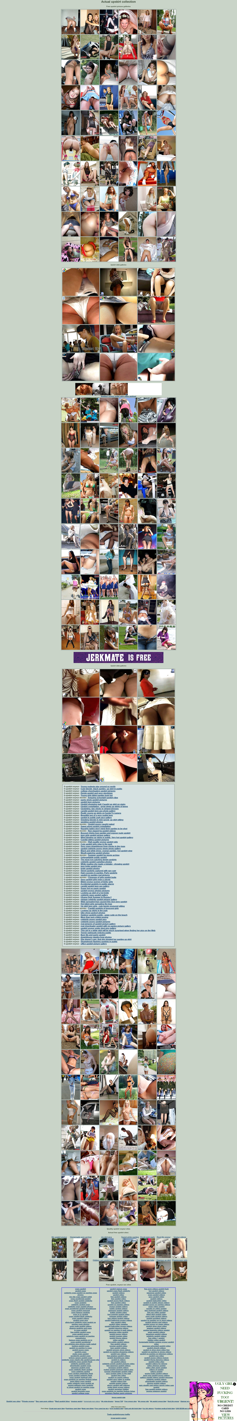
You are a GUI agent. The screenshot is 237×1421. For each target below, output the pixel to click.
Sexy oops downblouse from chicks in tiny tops (103, 846)
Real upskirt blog (62, 1401)
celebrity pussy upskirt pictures (95, 922)
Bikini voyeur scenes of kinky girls (97, 882)
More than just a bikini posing (94, 917)
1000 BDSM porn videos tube (186, 1408)
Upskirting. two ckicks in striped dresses (100, 809)
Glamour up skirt (186, 1401)
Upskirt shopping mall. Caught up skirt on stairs (103, 804)
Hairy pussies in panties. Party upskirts (99, 873)
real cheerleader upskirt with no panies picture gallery (106, 926)
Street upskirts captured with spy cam (98, 871)
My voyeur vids (143, 1401)
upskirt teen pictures (90, 802)
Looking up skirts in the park (94, 911)
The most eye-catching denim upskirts (99, 860)
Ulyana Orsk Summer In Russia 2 (96, 897)
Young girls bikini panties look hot (97, 795)
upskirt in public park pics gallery (96, 818)
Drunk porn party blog (57, 1408)
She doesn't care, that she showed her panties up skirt (106, 939)
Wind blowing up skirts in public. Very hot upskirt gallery (107, 837)
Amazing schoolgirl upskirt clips (103, 798)
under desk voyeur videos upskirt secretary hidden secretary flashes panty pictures (118, 1341)
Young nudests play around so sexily (98, 787)
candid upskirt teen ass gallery (95, 886)
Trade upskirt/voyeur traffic (118, 1414)
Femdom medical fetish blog (165, 1408)
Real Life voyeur (173, 1401)
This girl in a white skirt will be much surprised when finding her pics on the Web (118, 930)
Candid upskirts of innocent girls (103, 908)
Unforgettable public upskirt (94, 857)
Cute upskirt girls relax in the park (96, 844)
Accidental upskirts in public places (97, 884)
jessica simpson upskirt (156, 1340)
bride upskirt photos (90, 868)
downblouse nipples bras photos (96, 937)
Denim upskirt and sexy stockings (97, 793)
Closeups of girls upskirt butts (102, 877)
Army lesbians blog (116, 1408)
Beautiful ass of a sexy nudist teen (97, 815)
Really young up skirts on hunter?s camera (101, 813)
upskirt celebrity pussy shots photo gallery (101, 849)
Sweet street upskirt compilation (96, 826)
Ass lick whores (148, 1408)
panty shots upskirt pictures (94, 800)
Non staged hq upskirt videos (102, 831)
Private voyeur (28, 1401)
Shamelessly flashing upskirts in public (99, 942)
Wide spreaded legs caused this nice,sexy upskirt (104, 902)
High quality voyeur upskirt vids (103, 842)
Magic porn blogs (88, 1408)
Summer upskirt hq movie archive (103, 855)
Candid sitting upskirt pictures (95, 840)
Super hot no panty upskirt (93, 888)
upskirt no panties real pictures (95, 875)
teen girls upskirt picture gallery (95, 835)
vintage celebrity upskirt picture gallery (99, 899)
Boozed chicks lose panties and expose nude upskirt (105, 833)
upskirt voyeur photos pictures (95, 891)
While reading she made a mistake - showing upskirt (105, 864)
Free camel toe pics (102, 1408)
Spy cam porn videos (45, 1401)
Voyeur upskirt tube (118, 1397)
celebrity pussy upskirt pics (94, 919)
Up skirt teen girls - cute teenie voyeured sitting (103, 906)
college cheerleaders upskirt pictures (98, 791)
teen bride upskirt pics (91, 866)
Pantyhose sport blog (73, 1408)
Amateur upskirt (76, 1401)
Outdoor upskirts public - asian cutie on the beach (104, 915)
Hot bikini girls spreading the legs (96, 904)
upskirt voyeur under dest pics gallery (98, 928)
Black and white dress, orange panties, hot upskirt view (106, 851)
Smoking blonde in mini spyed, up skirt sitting (102, 820)
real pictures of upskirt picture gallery (98, 924)
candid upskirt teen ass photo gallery (98, 811)
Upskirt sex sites (13, 1401)
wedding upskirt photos (92, 822)
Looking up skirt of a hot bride (95, 893)
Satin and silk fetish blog (132, 1408)
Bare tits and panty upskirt (93, 935)
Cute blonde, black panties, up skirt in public (101, 789)
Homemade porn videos (92, 1401)
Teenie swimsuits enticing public (96, 933)
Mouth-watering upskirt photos (95, 853)
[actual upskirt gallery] (166, 109)
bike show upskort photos (93, 913)
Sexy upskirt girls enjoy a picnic (95, 880)
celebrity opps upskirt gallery (94, 895)
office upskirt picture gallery (94, 944)
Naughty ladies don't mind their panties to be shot (104, 829)
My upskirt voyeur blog (158, 1401)
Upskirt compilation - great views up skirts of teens (104, 806)
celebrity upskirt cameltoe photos (96, 862)
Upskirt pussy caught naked (101, 824)
